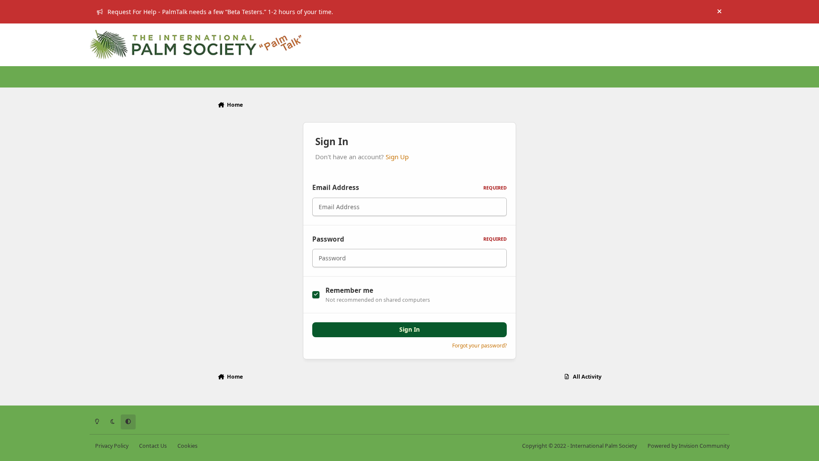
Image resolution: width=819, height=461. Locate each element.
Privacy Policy (111, 445)
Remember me (349, 290)
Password (409, 239)
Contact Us (153, 445)
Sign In (409, 329)
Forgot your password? (479, 345)
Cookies (187, 445)
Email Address (409, 187)
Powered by (688, 445)
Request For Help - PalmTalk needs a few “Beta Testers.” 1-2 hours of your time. (220, 12)
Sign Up (397, 156)
